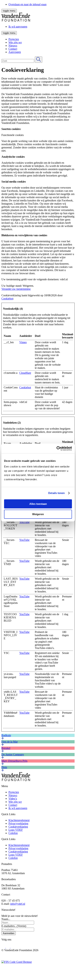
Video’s (12, 798)
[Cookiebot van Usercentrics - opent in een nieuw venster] (56, 448)
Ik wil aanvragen (17, 808)
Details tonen (56, 492)
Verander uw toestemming (16, 288)
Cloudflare (25, 372)
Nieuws (12, 45)
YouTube (24, 522)
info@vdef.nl (17, 903)
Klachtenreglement (19, 820)
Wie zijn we (15, 42)
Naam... (5, 919)
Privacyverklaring (18, 823)
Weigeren (38, 514)
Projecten (13, 39)
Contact (12, 48)
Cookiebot (7, 298)
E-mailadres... (13, 925)
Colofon (13, 833)
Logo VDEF (15, 829)
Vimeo (23, 342)
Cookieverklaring (18, 826)
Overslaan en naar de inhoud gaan (27, 4)
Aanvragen (14, 52)
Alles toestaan (38, 503)
